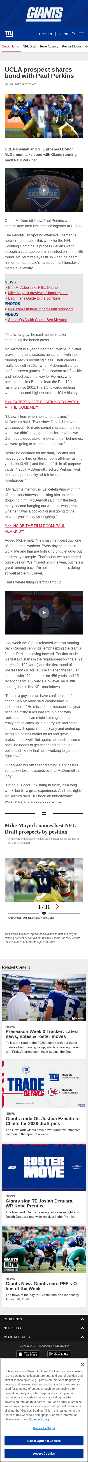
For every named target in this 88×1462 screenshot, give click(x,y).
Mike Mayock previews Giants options (38, 293)
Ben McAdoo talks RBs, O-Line (32, 287)
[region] (44, 1410)
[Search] (73, 34)
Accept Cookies (44, 1453)
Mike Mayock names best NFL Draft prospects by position (43, 817)
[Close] (83, 1365)
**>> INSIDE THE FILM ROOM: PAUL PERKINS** (43, 525)
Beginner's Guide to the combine (34, 298)
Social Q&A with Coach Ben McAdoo (37, 319)
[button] (44, 190)
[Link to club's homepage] (9, 32)
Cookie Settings (44, 1428)
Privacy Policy (38, 1419)
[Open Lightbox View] (44, 877)
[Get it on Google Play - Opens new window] (58, 1345)
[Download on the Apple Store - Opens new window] (27, 1343)
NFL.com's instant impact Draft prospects (41, 309)
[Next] (57, 895)
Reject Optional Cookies (44, 1441)
